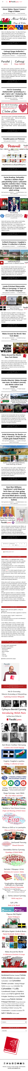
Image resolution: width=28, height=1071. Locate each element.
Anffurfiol (18, 192)
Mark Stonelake (8, 631)
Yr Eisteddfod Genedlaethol (16, 1010)
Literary (10, 598)
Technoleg (16, 1008)
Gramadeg (17, 996)
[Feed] (23, 1063)
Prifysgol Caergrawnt (19, 1003)
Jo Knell (13, 630)
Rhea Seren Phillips (20, 634)
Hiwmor (3, 999)
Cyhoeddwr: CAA (6, 981)
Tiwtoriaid (23, 55)
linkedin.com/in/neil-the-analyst (9, 658)
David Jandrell (21, 625)
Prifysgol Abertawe (12, 634)
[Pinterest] (13, 1063)
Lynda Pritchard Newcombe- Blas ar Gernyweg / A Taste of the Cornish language (14, 288)
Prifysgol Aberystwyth (20, 1002)
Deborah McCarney (11, 627)
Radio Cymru (4, 1005)
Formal (7, 598)
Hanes (22, 996)
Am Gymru (21, 13)
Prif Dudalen (21, 141)
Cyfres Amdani (17, 624)
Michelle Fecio (9, 633)
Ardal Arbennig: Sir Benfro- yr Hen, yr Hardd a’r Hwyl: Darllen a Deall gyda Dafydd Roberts (14, 437)
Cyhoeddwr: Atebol (19, 978)
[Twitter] (7, 1063)
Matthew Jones (16, 631)
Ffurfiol (7, 588)
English (12, 551)
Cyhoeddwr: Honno (9, 986)
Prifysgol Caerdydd (11, 1003)
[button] (25, 1022)
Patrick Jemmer (21, 633)
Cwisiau (23, 975)
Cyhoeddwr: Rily (18, 986)
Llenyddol (11, 588)
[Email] (21, 1063)
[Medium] (18, 1063)
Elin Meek (7, 628)
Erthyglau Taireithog (7, 996)
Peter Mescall (4, 634)
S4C (20, 1005)
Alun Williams (5, 622)
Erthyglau (23, 246)
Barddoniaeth (5, 975)
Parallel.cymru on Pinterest (14, 139)
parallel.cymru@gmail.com (14, 1068)
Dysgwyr (19, 55)
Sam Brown (10, 636)
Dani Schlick (14, 625)
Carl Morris (18, 622)
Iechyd (8, 999)
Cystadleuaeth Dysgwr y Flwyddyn (12, 991)
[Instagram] (15, 1063)
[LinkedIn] (10, 1063)
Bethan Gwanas (12, 622)
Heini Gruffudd (17, 628)
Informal (3, 598)
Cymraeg (6, 551)
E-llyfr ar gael (13, 994)
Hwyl (24, 13)
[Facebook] (4, 1063)
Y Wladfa (8, 1013)
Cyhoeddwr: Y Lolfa (10, 988)
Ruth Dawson (4, 636)
